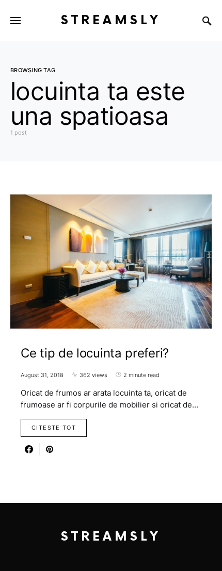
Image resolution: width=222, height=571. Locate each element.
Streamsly (111, 20)
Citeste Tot (53, 427)
